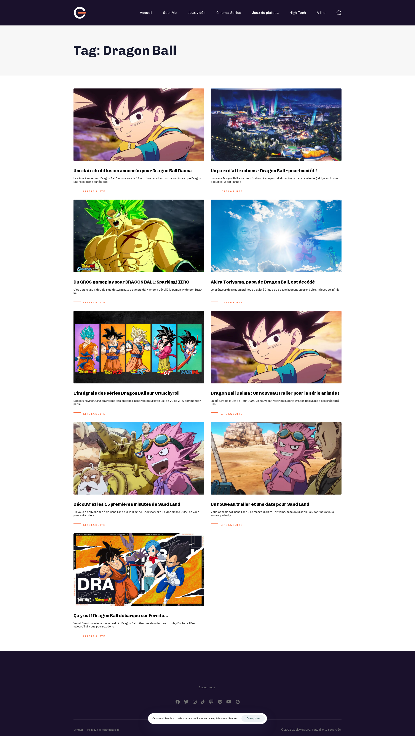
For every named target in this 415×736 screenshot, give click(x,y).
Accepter (253, 718)
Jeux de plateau (265, 13)
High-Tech (298, 13)
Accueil (146, 13)
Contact (78, 729)
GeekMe (170, 13)
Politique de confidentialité (103, 729)
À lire (321, 13)
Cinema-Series (228, 13)
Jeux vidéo (197, 13)
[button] (339, 12)
